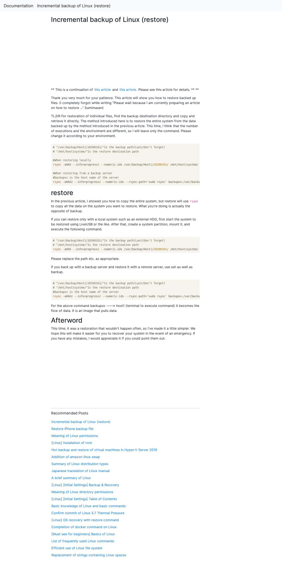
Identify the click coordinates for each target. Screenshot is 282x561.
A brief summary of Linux (71, 478)
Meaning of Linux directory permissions (82, 492)
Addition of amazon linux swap (75, 457)
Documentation (18, 5)
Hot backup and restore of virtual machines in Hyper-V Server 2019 (104, 450)
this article (102, 90)
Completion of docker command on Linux (84, 527)
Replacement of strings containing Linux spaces (88, 555)
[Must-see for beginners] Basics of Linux (83, 534)
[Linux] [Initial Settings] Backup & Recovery (85, 485)
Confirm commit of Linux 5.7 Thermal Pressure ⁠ (88, 513)
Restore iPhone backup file (72, 429)
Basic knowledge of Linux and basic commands (88, 506)
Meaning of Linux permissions (74, 436)
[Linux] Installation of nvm (71, 443)
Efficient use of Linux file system (76, 548)
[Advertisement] (228, 174)
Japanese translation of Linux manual (80, 471)
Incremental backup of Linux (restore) (73, 5)
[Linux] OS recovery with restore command (85, 520)
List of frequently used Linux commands (82, 541)
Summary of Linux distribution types (79, 464)
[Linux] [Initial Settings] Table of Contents (84, 499)
